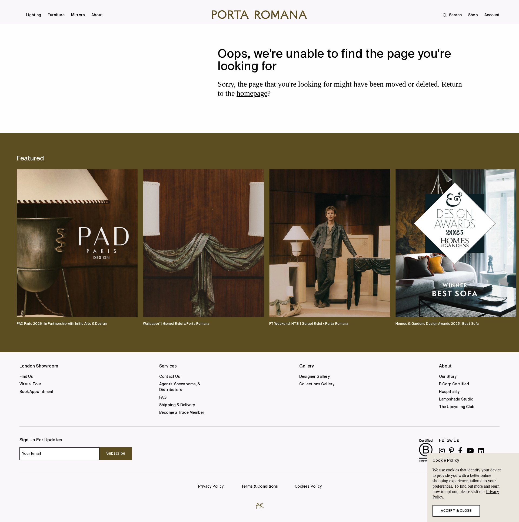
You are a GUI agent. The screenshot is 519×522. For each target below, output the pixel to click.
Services (168, 366)
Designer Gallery (314, 377)
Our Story (448, 377)
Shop (473, 15)
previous (25, 242)
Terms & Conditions (259, 486)
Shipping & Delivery (177, 405)
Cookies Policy (308, 486)
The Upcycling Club (456, 407)
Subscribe (115, 453)
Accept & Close (456, 511)
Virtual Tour (30, 384)
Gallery (306, 366)
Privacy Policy (211, 486)
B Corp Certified (454, 384)
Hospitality (449, 392)
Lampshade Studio (456, 399)
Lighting (33, 15)
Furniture (56, 15)
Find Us (26, 377)
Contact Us (169, 377)
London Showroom (38, 366)
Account (492, 15)
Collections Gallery (316, 384)
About (96, 15)
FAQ (163, 397)
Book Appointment (36, 392)
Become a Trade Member (181, 413)
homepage (252, 93)
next (511, 242)
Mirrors (78, 15)
